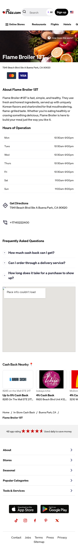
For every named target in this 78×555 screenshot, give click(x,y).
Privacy (62, 537)
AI (51, 12)
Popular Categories (15, 480)
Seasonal (9, 470)
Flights (55, 24)
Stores (7, 460)
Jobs (28, 537)
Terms (39, 537)
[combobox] (38, 12)
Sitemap (39, 542)
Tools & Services (14, 490)
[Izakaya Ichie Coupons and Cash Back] (51, 385)
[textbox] (71, 12)
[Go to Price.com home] (12, 12)
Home (6, 412)
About (7, 450)
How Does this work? (62, 38)
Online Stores (17, 24)
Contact (16, 537)
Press (50, 537)
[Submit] (24, 12)
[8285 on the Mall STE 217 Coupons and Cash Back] (18, 385)
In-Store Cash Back (24, 412)
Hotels (67, 24)
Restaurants (39, 24)
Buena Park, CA (47, 412)
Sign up (61, 12)
